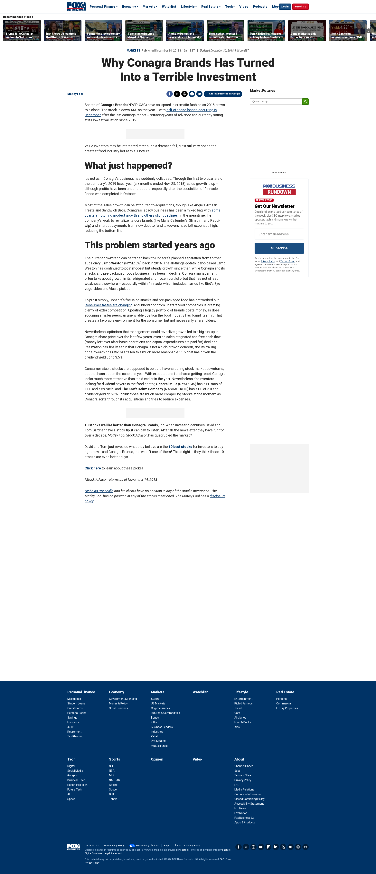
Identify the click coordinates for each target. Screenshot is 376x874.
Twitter (177, 94)
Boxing (113, 784)
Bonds (155, 717)
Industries (157, 731)
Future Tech (74, 789)
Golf (111, 794)
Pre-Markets (158, 741)
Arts (237, 727)
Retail (154, 736)
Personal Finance (103, 6)
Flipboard (268, 847)
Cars (237, 712)
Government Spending (123, 698)
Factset (184, 850)
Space (71, 798)
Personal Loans (76, 712)
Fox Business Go (244, 817)
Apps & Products (244, 822)
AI (68, 794)
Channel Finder (243, 766)
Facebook (169, 94)
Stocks (155, 698)
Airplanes (240, 717)
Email (199, 94)
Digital (71, 766)
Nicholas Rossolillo (99, 491)
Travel (238, 708)
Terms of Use (287, 261)
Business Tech (76, 780)
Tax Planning (75, 736)
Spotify (298, 847)
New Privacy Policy (114, 845)
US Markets (158, 703)
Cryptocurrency (160, 708)
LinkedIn (276, 847)
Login (285, 6)
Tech (229, 6)
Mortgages (74, 698)
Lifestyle (188, 6)
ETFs (154, 722)
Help (166, 845)
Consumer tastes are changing (109, 305)
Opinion (157, 759)
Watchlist (169, 6)
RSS (283, 847)
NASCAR (114, 780)
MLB (112, 775)
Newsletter (290, 847)
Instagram (253, 847)
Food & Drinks (242, 722)
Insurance (73, 722)
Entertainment (243, 698)
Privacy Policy (268, 261)
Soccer (113, 789)
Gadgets (72, 775)
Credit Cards (75, 708)
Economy (129, 6)
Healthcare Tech (77, 784)
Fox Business (76, 6)
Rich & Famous (243, 703)
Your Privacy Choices (147, 845)
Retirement (74, 731)
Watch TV (300, 6)
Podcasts (260, 6)
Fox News (240, 808)
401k (70, 727)
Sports (114, 759)
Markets (149, 6)
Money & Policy (118, 703)
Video (243, 6)
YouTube (261, 847)
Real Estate (210, 6)
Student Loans (76, 703)
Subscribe (279, 248)
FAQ (237, 784)
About (239, 759)
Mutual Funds (159, 745)
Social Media (75, 770)
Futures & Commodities (165, 712)
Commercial (283, 703)
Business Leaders (162, 727)
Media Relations (244, 789)
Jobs (237, 770)
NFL (111, 766)
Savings (72, 717)
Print (192, 94)
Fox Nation (240, 813)
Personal (281, 698)
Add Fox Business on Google (224, 94)
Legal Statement (113, 853)
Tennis (113, 798)
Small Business (118, 708)
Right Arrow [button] (368, 30)
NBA (112, 770)
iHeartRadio (305, 847)
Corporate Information (248, 794)
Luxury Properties (287, 708)
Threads (184, 94)
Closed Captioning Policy (249, 798)
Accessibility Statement (249, 803)
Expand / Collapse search (275, 7)
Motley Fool (75, 93)
